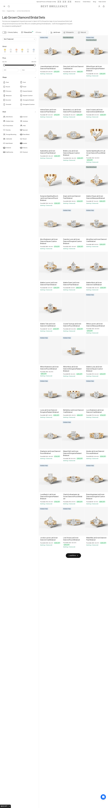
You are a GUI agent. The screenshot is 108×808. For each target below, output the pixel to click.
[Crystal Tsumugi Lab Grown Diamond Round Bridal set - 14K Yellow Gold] (73, 307)
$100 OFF (4, 806)
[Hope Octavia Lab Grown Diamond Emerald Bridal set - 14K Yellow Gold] (96, 93)
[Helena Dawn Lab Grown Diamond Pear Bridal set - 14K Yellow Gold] (50, 93)
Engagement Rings (11, 10)
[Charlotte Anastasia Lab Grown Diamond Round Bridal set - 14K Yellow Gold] (73, 478)
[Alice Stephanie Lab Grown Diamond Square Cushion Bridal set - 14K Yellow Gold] (50, 223)
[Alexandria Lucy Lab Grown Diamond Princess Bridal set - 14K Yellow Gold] (73, 93)
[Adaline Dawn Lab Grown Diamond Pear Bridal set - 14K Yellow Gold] (73, 266)
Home (3, 10)
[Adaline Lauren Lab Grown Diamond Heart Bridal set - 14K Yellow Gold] (50, 266)
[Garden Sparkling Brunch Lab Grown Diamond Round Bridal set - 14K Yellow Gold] (96, 134)
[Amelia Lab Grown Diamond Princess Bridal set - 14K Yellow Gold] (96, 434)
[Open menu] (4, 6)
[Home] (54, 6)
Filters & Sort (28, 32)
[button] (19, 58)
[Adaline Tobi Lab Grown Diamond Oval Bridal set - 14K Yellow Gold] (50, 307)
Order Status (86, 1)
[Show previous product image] (42, 50)
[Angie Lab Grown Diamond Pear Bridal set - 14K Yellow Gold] (73, 179)
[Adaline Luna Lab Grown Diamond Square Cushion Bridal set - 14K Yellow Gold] (96, 350)
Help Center (102, 1)
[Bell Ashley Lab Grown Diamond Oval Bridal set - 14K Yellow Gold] (73, 393)
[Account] (99, 6)
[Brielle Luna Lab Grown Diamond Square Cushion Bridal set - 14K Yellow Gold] (73, 134)
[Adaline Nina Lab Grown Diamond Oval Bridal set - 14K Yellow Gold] (96, 266)
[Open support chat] (103, 803)
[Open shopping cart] (103, 6)
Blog (94, 1)
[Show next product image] (59, 50)
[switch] (4, 32)
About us (77, 1)
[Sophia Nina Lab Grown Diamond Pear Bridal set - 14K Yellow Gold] (50, 134)
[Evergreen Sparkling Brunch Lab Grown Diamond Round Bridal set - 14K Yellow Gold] (50, 179)
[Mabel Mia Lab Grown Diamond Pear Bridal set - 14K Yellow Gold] (96, 521)
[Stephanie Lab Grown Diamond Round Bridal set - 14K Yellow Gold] (50, 434)
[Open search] (9, 6)
